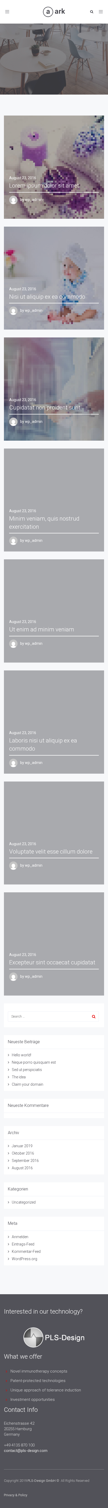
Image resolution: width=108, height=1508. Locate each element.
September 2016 (25, 1161)
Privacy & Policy (15, 1495)
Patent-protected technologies (38, 1380)
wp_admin (33, 200)
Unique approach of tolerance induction (45, 1390)
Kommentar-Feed (26, 1251)
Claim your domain (27, 1084)
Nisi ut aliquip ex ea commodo (47, 296)
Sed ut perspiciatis (27, 1070)
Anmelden (20, 1237)
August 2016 (22, 1168)
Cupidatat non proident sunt (44, 407)
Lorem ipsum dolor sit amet (44, 185)
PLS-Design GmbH (42, 1481)
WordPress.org (24, 1259)
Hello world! (21, 1055)
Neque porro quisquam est (34, 1062)
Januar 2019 (22, 1146)
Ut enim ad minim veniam (41, 629)
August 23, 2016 (22, 178)
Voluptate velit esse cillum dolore (51, 851)
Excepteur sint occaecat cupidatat (52, 962)
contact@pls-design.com (25, 1450)
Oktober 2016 (23, 1153)
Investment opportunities (32, 1399)
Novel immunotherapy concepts (38, 1371)
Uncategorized (24, 1202)
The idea (19, 1077)
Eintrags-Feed (23, 1244)
